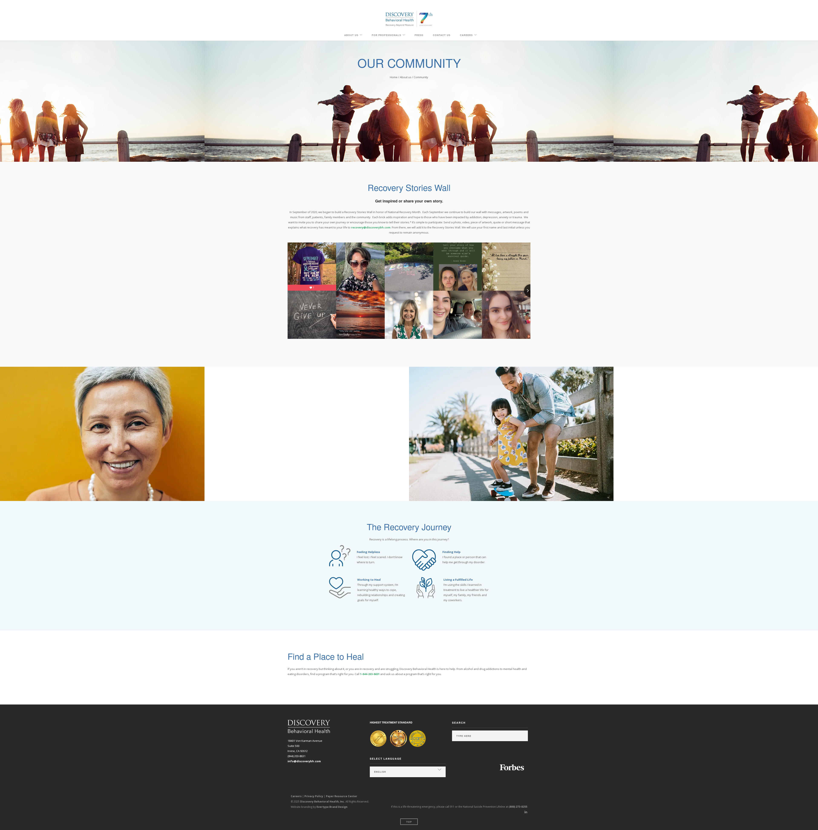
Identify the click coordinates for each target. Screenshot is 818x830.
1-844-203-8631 (370, 674)
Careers (466, 35)
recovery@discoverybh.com (370, 227)
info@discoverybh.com (304, 761)
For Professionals (386, 35)
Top (409, 821)
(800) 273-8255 (518, 806)
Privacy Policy (313, 796)
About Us (351, 35)
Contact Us (441, 35)
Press (419, 35)
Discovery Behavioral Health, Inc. (322, 801)
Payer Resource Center (341, 796)
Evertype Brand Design (332, 807)
